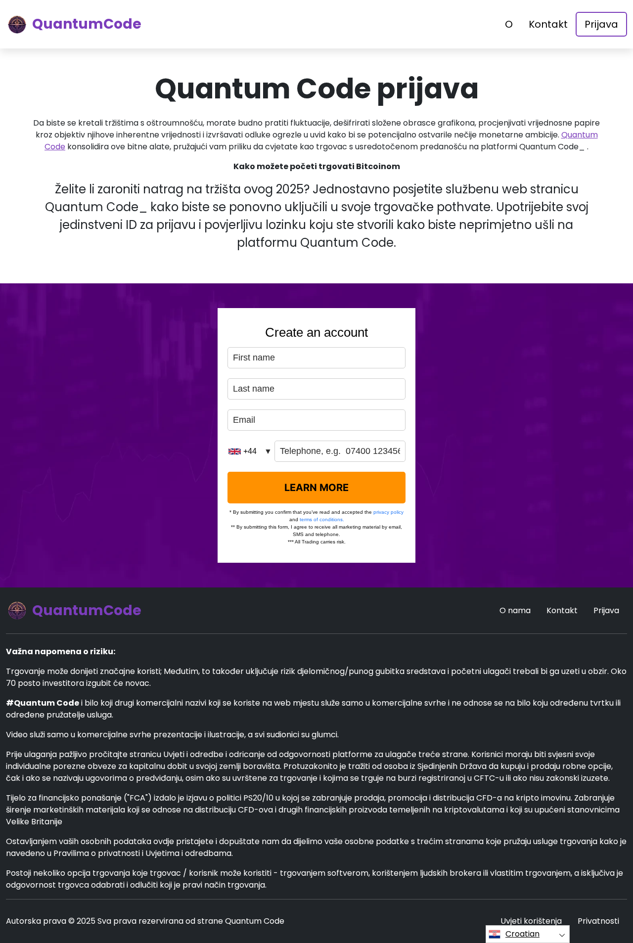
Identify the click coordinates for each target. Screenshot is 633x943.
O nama (515, 610)
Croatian (522, 934)
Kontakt (548, 24)
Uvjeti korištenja (531, 921)
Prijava (601, 24)
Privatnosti (598, 921)
